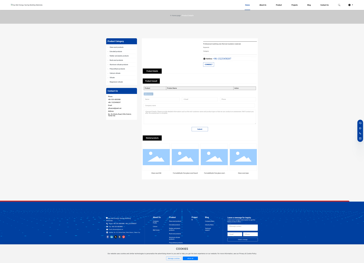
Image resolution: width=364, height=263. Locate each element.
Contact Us (324, 5)
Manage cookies (174, 258)
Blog (309, 5)
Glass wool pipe (243, 173)
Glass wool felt (156, 173)
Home (247, 5)
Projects (294, 5)
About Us (262, 5)
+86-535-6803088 (114, 99)
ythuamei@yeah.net (114, 108)
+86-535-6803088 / (119, 223)
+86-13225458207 (114, 102)
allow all (190, 258)
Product (279, 5)
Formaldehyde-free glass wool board (185, 173)
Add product (148, 94)
